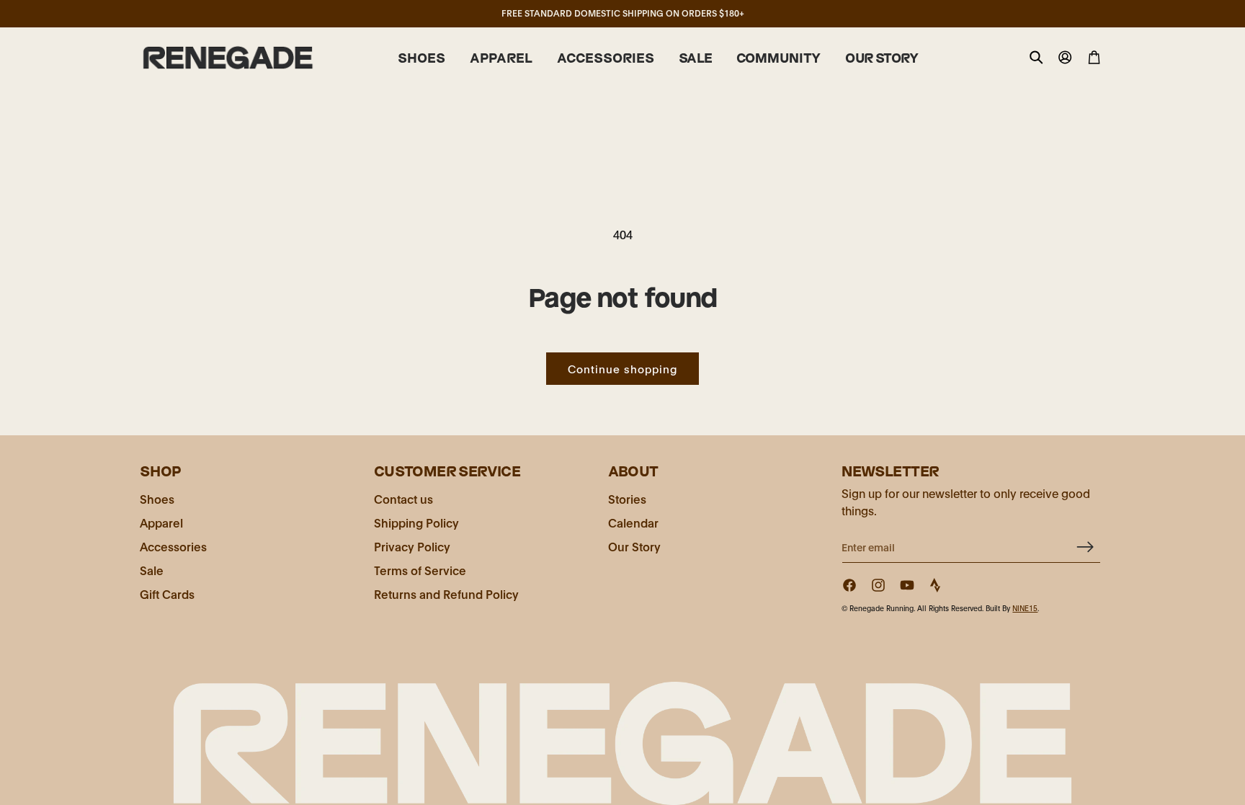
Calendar (633, 522)
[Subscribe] (1084, 547)
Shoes (157, 498)
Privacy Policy (412, 545)
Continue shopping (622, 368)
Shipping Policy (416, 522)
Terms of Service (420, 569)
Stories (627, 498)
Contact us (403, 498)
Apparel (161, 522)
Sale (152, 569)
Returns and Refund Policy (446, 593)
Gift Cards (167, 593)
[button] (421, 58)
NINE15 (1025, 608)
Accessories (173, 545)
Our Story (634, 545)
